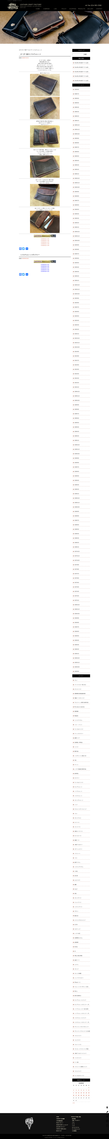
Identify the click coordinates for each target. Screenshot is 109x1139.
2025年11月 (77, 129)
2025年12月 (77, 125)
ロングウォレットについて (80, 1000)
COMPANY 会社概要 (60, 1118)
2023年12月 (77, 231)
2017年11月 (77, 555)
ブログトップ (81, 50)
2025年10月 (77, 133)
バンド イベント (78, 724)
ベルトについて (78, 1035)
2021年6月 (77, 364)
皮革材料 (76, 942)
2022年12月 (77, 284)
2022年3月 (77, 324)
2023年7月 (77, 253)
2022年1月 (77, 333)
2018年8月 (77, 515)
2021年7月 (77, 360)
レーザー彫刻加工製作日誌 (80, 769)
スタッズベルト (78, 818)
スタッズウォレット (79, 800)
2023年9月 (77, 244)
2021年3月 (77, 378)
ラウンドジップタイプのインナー (82, 1026)
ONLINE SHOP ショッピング (62, 1124)
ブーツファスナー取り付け (80, 684)
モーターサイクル (75, 1127)
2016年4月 (77, 640)
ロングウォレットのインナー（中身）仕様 (82, 1004)
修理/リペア (77, 738)
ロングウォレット (78, 786)
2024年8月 (77, 196)
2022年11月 (77, 289)
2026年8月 (77, 89)
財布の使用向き (78, 995)
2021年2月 (77, 382)
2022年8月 (77, 302)
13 (83, 1092)
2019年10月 (77, 453)
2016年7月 (77, 627)
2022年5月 (77, 316)
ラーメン (76, 764)
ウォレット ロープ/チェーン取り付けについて (82, 986)
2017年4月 (77, 587)
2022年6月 (77, 311)
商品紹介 (76, 715)
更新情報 (76, 711)
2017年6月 (77, 578)
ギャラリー (90, 8)
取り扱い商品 (81, 8)
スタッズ (76, 969)
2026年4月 (77, 107)
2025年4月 (77, 160)
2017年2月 (77, 595)
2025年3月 (77, 165)
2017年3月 (77, 591)
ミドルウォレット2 (45, 240)
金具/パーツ (77, 960)
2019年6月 (77, 471)
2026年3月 (77, 111)
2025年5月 (77, 156)
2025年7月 (77, 147)
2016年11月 (77, 609)
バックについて (78, 1057)
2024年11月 (77, 182)
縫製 (75, 884)
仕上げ (76, 889)
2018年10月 (77, 507)
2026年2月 (77, 116)
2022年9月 (77, 298)
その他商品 (74, 1130)
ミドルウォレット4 (45, 243)
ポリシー (64, 8)
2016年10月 (77, 613)
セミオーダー (77, 880)
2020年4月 (77, 427)
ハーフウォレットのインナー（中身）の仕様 (82, 1013)
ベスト (76, 857)
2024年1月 (77, 227)
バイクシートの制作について (81, 1066)
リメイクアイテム (78, 720)
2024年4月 (77, 213)
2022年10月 (77, 293)
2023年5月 (77, 262)
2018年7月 (77, 520)
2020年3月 (77, 431)
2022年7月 (77, 307)
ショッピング (72, 8)
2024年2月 (77, 222)
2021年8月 (77, 356)
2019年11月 (77, 449)
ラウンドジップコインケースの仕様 (82, 1031)
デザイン (76, 911)
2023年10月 (77, 240)
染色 (75, 893)
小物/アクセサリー (79, 844)
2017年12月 (77, 551)
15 (88, 1092)
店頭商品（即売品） (79, 742)
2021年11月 (77, 342)
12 (81, 1092)
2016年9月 (77, 618)
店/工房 (76, 875)
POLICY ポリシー (59, 1122)
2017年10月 (77, 560)
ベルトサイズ (77, 1040)
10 (76, 1092)
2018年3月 (77, 538)
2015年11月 (77, 662)
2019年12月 (77, 444)
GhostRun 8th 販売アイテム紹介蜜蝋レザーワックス (82, 62)
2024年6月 (77, 205)
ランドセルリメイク (79, 729)
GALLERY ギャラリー (60, 1126)
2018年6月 (77, 524)
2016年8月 (77, 622)
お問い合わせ (99, 8)
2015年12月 (77, 658)
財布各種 (74, 1118)
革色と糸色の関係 (78, 955)
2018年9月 (77, 511)
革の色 (76, 946)
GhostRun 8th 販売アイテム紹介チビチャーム (82, 71)
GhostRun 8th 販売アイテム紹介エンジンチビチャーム (82, 76)
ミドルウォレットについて (80, 1017)
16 (73, 1095)
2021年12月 (77, 338)
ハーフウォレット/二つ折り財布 (81, 1009)
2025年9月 (77, 138)
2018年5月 (77, 529)
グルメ (76, 680)
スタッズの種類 (78, 973)
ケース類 (76, 1062)
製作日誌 (76, 751)
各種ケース (77, 840)
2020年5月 (77, 422)
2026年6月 (77, 98)
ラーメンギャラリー (79, 733)
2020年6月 (77, 418)
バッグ (76, 804)
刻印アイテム (77, 862)
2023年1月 (77, 280)
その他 (76, 871)
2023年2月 (77, 276)
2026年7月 (77, 93)
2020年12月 (77, 391)
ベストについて (78, 1071)
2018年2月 (77, 542)
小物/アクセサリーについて (80, 1053)
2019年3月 (77, 484)
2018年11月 (77, 502)
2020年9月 (77, 404)
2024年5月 (77, 209)
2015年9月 (77, 671)
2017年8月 (77, 569)
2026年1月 (77, 120)
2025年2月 (77, 169)
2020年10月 (77, 400)
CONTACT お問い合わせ (61, 1128)
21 (86, 1095)
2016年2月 (77, 649)
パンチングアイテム (79, 866)
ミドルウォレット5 (45, 245)
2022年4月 (77, 320)
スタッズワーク (78, 897)
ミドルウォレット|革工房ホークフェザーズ (14, 0)
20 (83, 1095)
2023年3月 (77, 271)
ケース (73, 1123)
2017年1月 (77, 600)
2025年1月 (77, 173)
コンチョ (76, 964)
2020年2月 (77, 435)
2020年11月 (77, 396)
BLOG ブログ (59, 1130)
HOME (37, 8)
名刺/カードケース (79, 831)
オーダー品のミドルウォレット (30, 54)
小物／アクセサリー (76, 1120)
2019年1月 (77, 493)
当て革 (76, 924)
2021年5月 (77, 369)
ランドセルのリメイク (79, 1075)
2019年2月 (77, 489)
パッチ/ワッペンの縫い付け (80, 755)
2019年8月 (77, 462)
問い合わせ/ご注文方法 (79, 706)
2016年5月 (77, 635)
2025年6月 (77, 151)
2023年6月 (77, 258)
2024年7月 (77, 200)
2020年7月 (77, 413)
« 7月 (73, 1103)
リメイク (76, 746)
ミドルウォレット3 (45, 242)
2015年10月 (77, 666)
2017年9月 (77, 564)
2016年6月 (77, 631)
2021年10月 (77, 347)
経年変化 (76, 773)
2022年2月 (77, 329)
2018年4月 (77, 533)
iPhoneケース (77, 982)
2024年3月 (77, 218)
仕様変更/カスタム (79, 937)
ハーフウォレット (78, 791)
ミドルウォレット (78, 795)
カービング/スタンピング (80, 920)
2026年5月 (77, 102)
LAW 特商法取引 (59, 1120)
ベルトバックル (78, 1044)
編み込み (76, 915)
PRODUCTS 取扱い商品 (76, 1116)
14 (86, 1092)
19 (81, 1095)
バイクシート (77, 853)
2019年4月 (77, 480)
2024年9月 (77, 191)
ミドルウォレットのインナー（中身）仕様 (82, 1022)
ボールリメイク (78, 689)
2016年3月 (77, 644)
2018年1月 (77, 547)
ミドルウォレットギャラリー (30, 255)
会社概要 (46, 8)
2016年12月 (77, 604)
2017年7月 (77, 573)
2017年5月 (77, 582)
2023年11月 (77, 236)
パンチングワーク (78, 906)
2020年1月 (77, 440)
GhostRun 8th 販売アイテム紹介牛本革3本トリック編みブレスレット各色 (82, 67)
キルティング (77, 929)
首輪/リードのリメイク (79, 698)
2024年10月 (77, 187)
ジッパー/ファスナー (79, 977)
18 (78, 1095)
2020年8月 (77, 409)
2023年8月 (77, 249)
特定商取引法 (55, 8)
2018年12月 (77, 498)
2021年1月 (77, 387)
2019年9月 (77, 458)
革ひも (76, 991)
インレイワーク (78, 902)
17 (76, 1095)
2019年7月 (77, 467)
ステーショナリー (78, 849)
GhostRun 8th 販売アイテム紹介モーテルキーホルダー (82, 80)
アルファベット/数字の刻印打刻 (81, 702)
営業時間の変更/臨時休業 (80, 693)
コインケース (77, 826)
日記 (75, 760)
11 (78, 1092)
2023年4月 (77, 267)
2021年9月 (77, 351)
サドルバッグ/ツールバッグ (80, 809)
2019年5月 (77, 475)
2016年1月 (77, 653)
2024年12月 (77, 178)
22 (88, 1095)
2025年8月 (77, 142)
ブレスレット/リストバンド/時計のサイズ (82, 1048)
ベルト (76, 813)
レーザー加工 (77, 933)
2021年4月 (77, 373)
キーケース (77, 822)
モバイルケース (78, 835)
